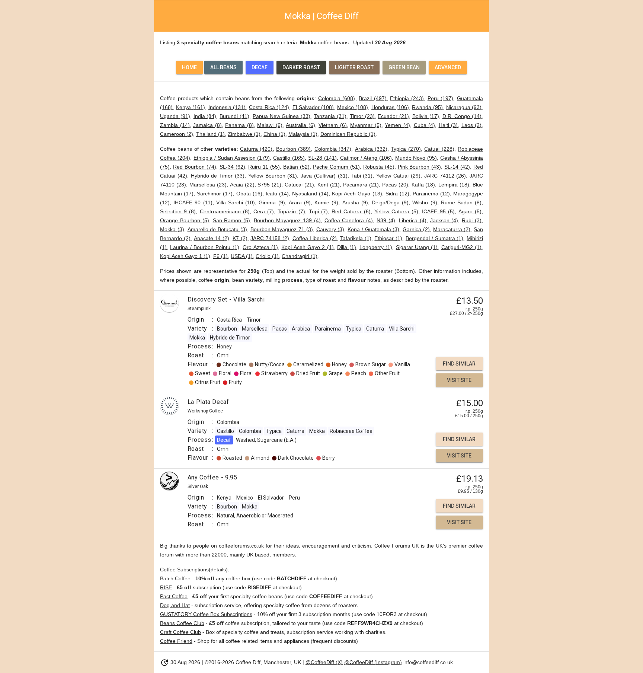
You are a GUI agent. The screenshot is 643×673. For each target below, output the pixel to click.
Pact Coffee (174, 596)
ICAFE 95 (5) (438, 211)
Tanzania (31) (330, 116)
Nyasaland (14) (310, 194)
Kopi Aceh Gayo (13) (357, 194)
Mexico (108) (352, 107)
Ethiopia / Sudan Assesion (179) (231, 158)
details (218, 569)
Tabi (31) (362, 176)
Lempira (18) (453, 185)
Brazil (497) (373, 98)
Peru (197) (441, 98)
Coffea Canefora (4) (348, 220)
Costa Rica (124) (269, 107)
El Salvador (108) (313, 107)
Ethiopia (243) (407, 98)
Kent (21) (328, 185)
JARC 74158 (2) (269, 238)
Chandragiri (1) (299, 256)
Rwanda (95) (427, 107)
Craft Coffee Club (180, 632)
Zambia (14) (175, 125)
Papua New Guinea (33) (281, 116)
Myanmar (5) (365, 125)
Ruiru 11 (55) (264, 167)
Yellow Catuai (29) (398, 176)
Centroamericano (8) (225, 211)
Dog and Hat (175, 605)
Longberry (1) (375, 247)
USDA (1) (242, 256)
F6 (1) (220, 256)
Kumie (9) (326, 202)
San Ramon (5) (231, 220)
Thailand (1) (210, 134)
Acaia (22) (242, 185)
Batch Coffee (175, 578)
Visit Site (459, 380)
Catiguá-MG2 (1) (461, 247)
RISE (166, 587)
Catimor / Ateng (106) (366, 158)
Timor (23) (362, 116)
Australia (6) (300, 125)
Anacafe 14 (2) (212, 238)
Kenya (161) (190, 107)
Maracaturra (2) (452, 229)
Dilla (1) (346, 247)
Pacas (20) (395, 185)
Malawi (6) (269, 125)
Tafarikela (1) (355, 238)
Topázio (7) (291, 211)
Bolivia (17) (425, 116)
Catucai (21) (299, 185)
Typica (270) (405, 149)
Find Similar (459, 364)
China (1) (274, 134)
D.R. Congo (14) (462, 116)
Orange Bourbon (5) (184, 220)
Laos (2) (471, 125)
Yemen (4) (397, 125)
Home (189, 67)
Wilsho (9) (424, 202)
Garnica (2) (416, 229)
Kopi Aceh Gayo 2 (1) (307, 247)
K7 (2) (240, 238)
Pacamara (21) (361, 185)
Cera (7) (263, 211)
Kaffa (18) (423, 185)
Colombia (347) (332, 149)
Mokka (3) (172, 229)
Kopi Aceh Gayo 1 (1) (185, 256)
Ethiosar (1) (388, 238)
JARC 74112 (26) (445, 176)
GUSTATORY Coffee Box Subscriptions (206, 614)
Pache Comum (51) (336, 167)
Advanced (448, 67)
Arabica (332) (371, 149)
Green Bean (404, 67)
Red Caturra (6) (351, 211)
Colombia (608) (336, 98)
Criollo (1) (267, 256)
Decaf (260, 67)
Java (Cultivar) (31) (324, 176)
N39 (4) (386, 220)
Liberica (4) (412, 220)
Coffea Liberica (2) (314, 238)
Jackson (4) (444, 220)
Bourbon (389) (293, 149)
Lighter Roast (354, 67)
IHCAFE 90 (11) (192, 202)
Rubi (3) (472, 220)
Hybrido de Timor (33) (217, 176)
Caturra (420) (256, 149)
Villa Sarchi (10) (235, 202)
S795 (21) (269, 185)
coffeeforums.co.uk (241, 546)
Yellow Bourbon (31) (272, 176)
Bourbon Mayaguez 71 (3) (281, 229)
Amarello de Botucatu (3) (217, 229)
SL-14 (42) (457, 167)
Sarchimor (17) (215, 194)
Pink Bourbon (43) (419, 167)
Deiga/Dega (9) (390, 202)
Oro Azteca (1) (260, 247)
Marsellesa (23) (208, 185)
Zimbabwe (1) (244, 134)
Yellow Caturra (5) (396, 211)
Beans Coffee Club (182, 623)
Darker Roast (301, 67)
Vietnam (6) (333, 125)
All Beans (223, 67)
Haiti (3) (448, 125)
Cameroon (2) (176, 134)
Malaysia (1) (302, 134)
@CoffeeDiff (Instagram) (373, 662)
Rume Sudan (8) (461, 202)
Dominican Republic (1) (347, 134)
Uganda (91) (175, 116)
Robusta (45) (378, 167)
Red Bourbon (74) (194, 167)
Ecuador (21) (393, 116)
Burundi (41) (234, 116)
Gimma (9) (272, 202)
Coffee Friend (176, 641)
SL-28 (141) (322, 158)
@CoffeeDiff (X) (324, 662)
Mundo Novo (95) (416, 158)
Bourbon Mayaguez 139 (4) (287, 220)
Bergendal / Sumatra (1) (434, 238)
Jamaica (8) (207, 125)
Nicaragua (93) (464, 107)
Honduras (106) (390, 107)
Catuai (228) (439, 149)
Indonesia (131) (227, 107)
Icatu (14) (277, 194)
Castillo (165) (289, 158)
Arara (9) (300, 202)
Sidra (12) (397, 194)
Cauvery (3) (330, 229)
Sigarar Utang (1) (417, 247)
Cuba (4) (424, 125)
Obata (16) (249, 194)
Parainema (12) (431, 194)
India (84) (205, 116)
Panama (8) (239, 125)
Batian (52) (296, 167)
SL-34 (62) (232, 167)
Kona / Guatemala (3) (373, 229)
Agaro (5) (470, 211)
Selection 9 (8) (178, 211)
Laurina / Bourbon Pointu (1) (204, 247)
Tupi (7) (318, 211)
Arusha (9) (355, 202)
